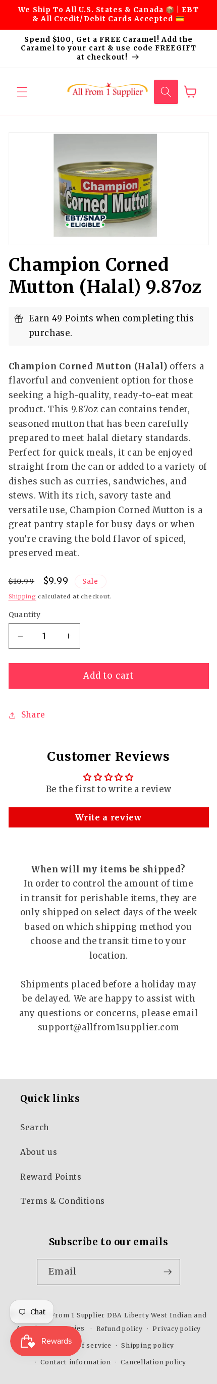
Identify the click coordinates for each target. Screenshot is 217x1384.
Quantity (25, 614)
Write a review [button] (108, 817)
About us (38, 1152)
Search (34, 1127)
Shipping (22, 596)
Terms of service (82, 1345)
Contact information (75, 1362)
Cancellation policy (153, 1362)
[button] (22, 92)
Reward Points (51, 1177)
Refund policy (119, 1329)
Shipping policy (147, 1345)
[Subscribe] (167, 1272)
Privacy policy (176, 1329)
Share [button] (33, 714)
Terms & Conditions (62, 1201)
